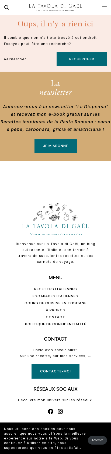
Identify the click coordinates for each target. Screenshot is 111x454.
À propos (55, 310)
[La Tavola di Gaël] (55, 7)
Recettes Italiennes (55, 289)
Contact (55, 317)
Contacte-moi (55, 371)
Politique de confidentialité (55, 324)
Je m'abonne (55, 146)
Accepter (97, 440)
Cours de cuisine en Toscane (55, 303)
